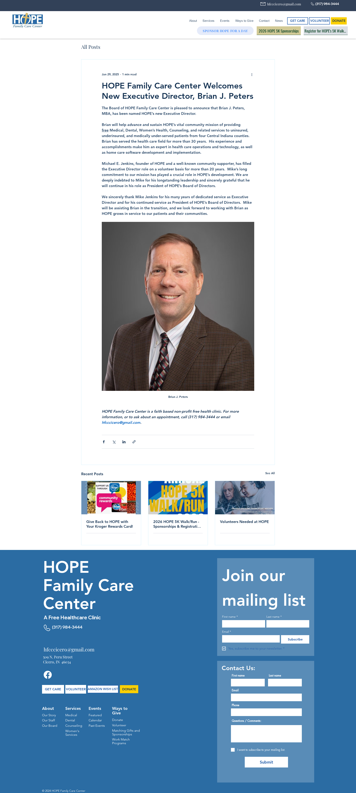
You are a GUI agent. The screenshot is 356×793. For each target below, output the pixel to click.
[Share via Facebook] (104, 442)
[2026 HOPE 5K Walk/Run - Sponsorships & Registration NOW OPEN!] (178, 497)
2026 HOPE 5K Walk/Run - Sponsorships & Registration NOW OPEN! (177, 524)
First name (230, 616)
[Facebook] (48, 675)
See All (270, 473)
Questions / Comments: (246, 720)
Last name (274, 616)
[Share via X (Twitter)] (114, 442)
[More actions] (251, 74)
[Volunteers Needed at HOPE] (245, 497)
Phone (235, 705)
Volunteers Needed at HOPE (244, 521)
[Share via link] (134, 442)
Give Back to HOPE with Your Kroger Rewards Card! (109, 524)
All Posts (90, 46)
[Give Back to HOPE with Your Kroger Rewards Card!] (111, 497)
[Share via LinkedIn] (124, 442)
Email (226, 631)
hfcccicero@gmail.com (284, 4)
